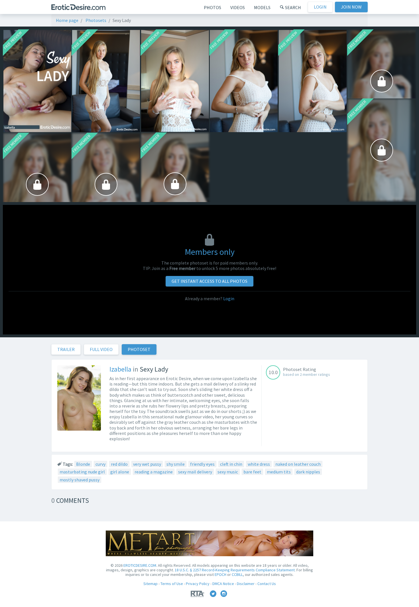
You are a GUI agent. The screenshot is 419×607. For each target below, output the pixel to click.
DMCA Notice (223, 583)
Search (292, 7)
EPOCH (220, 574)
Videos (237, 7)
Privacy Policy (198, 583)
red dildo (119, 464)
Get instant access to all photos (209, 281)
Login (320, 7)
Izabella (120, 369)
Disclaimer (246, 583)
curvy (100, 464)
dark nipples (308, 472)
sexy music (227, 472)
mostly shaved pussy (79, 480)
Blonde (83, 464)
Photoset (139, 349)
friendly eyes (202, 464)
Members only (210, 251)
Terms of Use (171, 583)
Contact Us (266, 583)
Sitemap (150, 583)
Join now (351, 7)
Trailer (66, 349)
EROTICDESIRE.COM (139, 565)
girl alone (119, 472)
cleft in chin (231, 464)
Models (262, 7)
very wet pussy (147, 464)
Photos (212, 7)
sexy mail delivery (195, 472)
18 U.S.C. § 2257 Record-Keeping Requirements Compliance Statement (235, 569)
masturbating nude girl (82, 472)
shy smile (175, 464)
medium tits (279, 472)
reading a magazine (154, 472)
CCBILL (237, 574)
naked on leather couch (298, 464)
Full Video (101, 349)
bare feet (252, 472)
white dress (259, 464)
